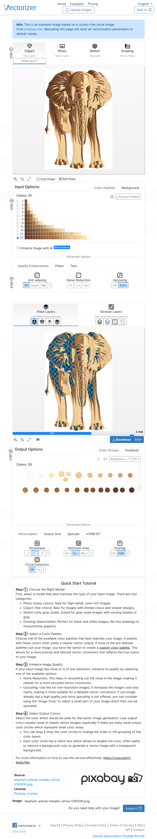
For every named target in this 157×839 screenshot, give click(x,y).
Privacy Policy (73, 825)
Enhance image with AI (44, 248)
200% (123, 285)
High (86, 285)
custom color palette (114, 647)
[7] (100, 322)
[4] (57, 322)
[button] (145, 4)
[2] (115, 322)
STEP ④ (10, 455)
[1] (50, 322)
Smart (34, 285)
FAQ (140, 825)
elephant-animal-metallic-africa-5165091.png (57, 801)
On (38, 569)
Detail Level (28, 60)
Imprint (55, 825)
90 (84, 553)
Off (32, 569)
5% (135, 459)
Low (77, 285)
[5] (107, 322)
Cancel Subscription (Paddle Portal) (118, 836)
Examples (77, 4)
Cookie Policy (97, 825)
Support (131, 808)
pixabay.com (33, 29)
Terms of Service (122, 825)
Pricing (93, 4)
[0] (34, 321)
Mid (43, 285)
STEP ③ (11, 282)
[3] (123, 322)
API (127, 830)
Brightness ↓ (119, 459)
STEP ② (11, 204)
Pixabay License (26, 793)
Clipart (30, 53)
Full (113, 553)
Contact (139, 830)
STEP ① (11, 53)
